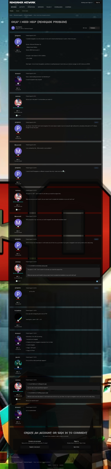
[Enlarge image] (64, 171)
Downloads (58, 7)
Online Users (25, 11)
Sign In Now (76, 447)
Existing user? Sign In (86, 2)
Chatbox (68, 7)
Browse (13, 7)
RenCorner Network (22, 2)
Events (17, 11)
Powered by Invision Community (55, 468)
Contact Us (55, 465)
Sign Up (98, 2)
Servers (41, 7)
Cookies (61, 465)
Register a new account (34, 447)
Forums (11, 11)
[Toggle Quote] (28, 265)
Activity (22, 7)
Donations (31, 7)
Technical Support (28, 28)
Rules (49, 7)
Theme (49, 465)
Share (85, 28)
